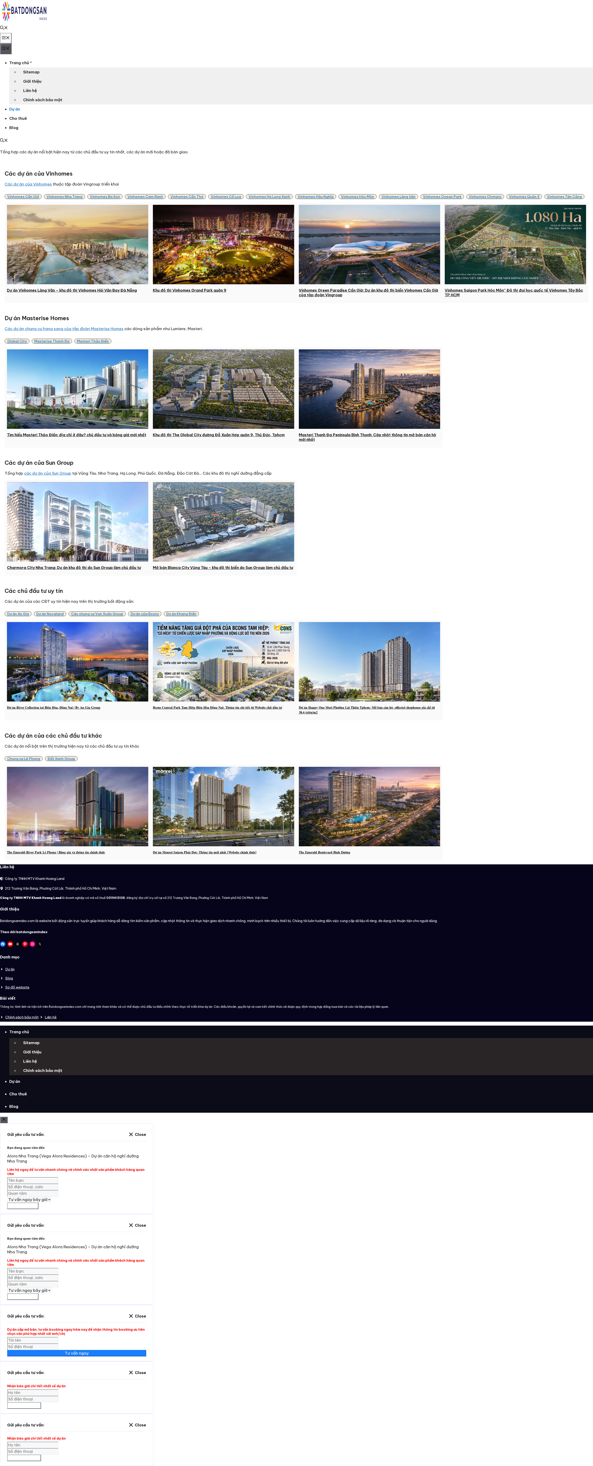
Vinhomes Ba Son (105, 196)
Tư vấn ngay (77, 1353)
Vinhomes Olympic (485, 196)
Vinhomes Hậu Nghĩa (316, 196)
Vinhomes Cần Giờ (23, 196)
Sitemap (31, 72)
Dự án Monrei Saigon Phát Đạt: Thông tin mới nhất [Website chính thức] (204, 852)
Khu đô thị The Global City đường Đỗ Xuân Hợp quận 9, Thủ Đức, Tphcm (219, 435)
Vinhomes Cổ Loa (226, 196)
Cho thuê (18, 118)
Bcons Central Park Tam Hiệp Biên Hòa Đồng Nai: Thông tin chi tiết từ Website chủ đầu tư (217, 707)
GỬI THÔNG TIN (24, 1405)
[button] (4, 28)
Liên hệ (30, 90)
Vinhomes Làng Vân (399, 196)
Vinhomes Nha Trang (64, 196)
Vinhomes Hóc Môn (357, 196)
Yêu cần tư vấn (23, 1205)
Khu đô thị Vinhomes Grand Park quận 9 (189, 290)
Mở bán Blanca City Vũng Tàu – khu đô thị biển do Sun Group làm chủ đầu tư (223, 567)
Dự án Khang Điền (181, 614)
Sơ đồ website (17, 987)
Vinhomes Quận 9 (524, 196)
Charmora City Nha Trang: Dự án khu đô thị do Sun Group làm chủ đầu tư (74, 567)
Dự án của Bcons (145, 614)
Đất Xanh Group (61, 758)
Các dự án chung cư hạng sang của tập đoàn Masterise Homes (64, 328)
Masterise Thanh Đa (51, 341)
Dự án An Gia (18, 614)
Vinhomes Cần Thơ (186, 196)
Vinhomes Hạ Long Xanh (269, 196)
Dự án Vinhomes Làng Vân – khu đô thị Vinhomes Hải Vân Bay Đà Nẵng (72, 290)
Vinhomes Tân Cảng (564, 196)
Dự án (14, 109)
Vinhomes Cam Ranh (145, 196)
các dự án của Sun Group (47, 473)
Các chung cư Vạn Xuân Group (97, 614)
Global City (17, 341)
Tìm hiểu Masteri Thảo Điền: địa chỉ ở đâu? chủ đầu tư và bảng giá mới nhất (76, 435)
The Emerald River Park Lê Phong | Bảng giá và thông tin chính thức (56, 852)
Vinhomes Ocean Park (442, 196)
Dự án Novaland (50, 614)
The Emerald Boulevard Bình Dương (324, 852)
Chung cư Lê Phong (23, 758)
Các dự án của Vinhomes (28, 184)
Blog (13, 127)
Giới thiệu (32, 81)
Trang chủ (19, 62)
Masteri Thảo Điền (93, 341)
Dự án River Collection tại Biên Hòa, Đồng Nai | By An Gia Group (53, 707)
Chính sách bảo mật (42, 99)
